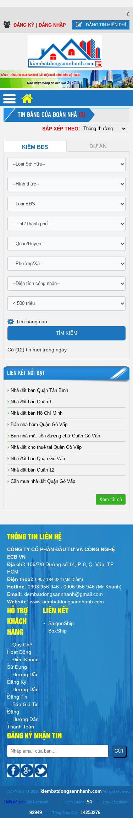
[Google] (28, 770)
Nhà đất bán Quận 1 (30, 401)
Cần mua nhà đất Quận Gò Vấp (42, 481)
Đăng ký (24, 25)
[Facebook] (14, 770)
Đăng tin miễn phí (106, 24)
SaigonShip (61, 623)
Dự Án (98, 146)
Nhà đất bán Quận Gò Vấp (37, 458)
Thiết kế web (15, 802)
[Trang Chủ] (65, 52)
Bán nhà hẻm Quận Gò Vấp (38, 424)
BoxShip (57, 631)
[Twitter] (41, 770)
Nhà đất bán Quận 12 (31, 470)
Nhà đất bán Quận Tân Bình (38, 390)
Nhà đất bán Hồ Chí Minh (35, 413)
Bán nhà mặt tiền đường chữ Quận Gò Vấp (54, 435)
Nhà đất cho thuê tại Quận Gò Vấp (45, 447)
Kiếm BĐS (35, 147)
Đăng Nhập (52, 25)
